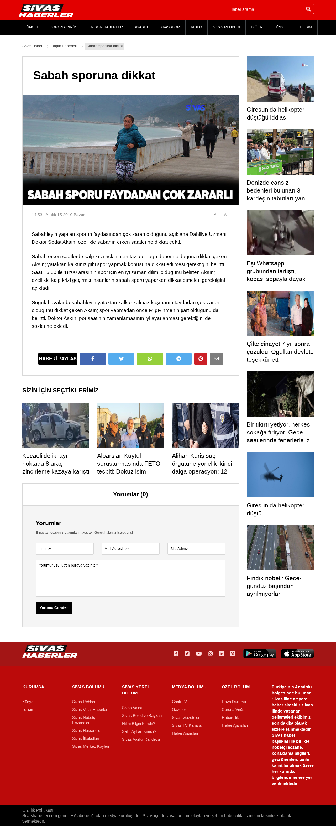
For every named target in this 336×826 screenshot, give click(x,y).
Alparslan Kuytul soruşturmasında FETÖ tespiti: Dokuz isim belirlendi (128, 467)
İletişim (28, 709)
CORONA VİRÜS (63, 27)
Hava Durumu (234, 701)
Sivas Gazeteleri (186, 717)
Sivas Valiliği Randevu (141, 739)
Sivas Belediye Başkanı (142, 715)
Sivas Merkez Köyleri (90, 746)
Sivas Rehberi (84, 701)
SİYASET (141, 27)
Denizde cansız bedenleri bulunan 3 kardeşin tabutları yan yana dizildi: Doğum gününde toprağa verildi (279, 198)
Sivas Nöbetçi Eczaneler (84, 720)
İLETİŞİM (304, 27)
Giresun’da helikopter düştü (275, 509)
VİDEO (196, 27)
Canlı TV (179, 701)
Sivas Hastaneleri (87, 730)
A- (226, 214)
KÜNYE (280, 27)
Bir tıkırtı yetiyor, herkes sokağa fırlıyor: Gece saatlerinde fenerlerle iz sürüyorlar (278, 436)
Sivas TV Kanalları (188, 725)
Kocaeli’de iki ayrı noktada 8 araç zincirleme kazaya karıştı (55, 463)
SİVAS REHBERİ (226, 27)
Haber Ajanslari (185, 733)
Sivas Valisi (132, 707)
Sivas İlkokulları (85, 738)
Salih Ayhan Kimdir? (139, 731)
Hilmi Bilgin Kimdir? (138, 723)
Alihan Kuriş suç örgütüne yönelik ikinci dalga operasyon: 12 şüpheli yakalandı (202, 467)
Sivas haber (283, 735)
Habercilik (230, 717)
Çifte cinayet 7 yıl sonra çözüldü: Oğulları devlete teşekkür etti (280, 351)
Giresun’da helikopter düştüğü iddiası (275, 113)
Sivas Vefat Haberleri (90, 709)
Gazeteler (180, 709)
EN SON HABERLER (105, 27)
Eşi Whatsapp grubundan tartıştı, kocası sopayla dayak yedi (276, 275)
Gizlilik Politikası (37, 810)
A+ (216, 214)
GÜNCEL (31, 27)
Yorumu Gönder (54, 608)
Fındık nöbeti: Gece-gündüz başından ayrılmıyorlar (274, 586)
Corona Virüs (233, 709)
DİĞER (256, 27)
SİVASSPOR (169, 27)
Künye (27, 701)
